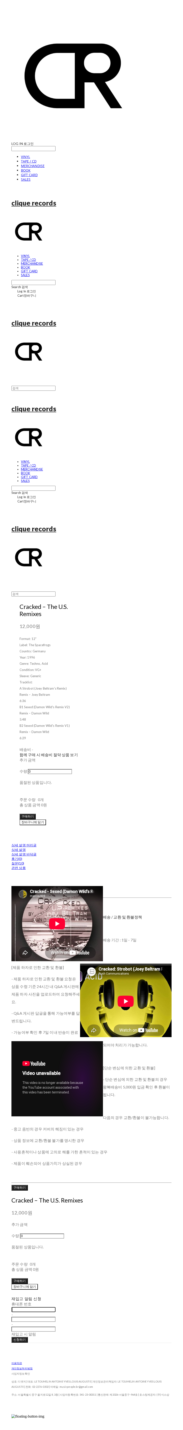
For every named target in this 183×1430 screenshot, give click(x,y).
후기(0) (16, 859)
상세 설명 (18, 850)
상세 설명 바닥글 (23, 854)
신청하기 (19, 1339)
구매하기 (19, 1187)
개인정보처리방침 (22, 1368)
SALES (25, 179)
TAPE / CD (28, 161)
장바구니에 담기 (24, 1286)
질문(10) (17, 863)
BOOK (25, 170)
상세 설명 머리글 (23, 845)
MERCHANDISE (33, 166)
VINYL (25, 156)
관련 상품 (18, 868)
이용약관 (16, 1363)
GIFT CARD (29, 175)
